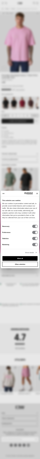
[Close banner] (37, 193)
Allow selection (20, 264)
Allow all (20, 258)
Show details (29, 252)
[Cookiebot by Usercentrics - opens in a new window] (25, 193)
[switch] (35, 232)
